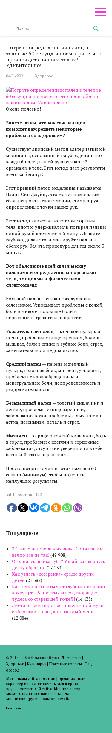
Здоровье (44, 76)
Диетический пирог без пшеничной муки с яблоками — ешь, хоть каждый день (58, 608)
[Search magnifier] (96, 28)
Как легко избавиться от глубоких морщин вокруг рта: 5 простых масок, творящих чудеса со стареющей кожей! (58, 592)
